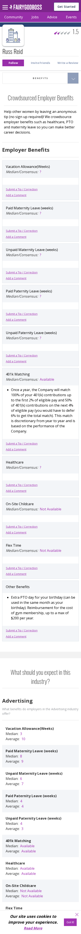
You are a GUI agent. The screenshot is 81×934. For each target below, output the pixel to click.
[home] (25, 8)
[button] (13, 63)
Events (71, 17)
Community (13, 17)
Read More (33, 928)
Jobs (35, 17)
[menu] (5, 3)
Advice (52, 17)
